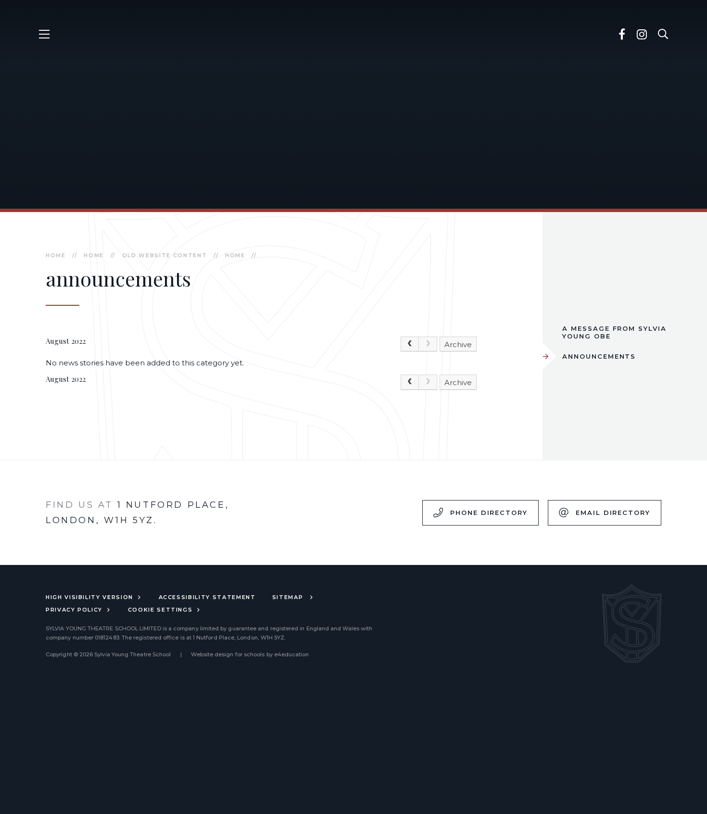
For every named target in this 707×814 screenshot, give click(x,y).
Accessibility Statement (207, 597)
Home (56, 255)
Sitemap (288, 597)
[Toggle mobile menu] (44, 34)
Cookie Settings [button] (160, 609)
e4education (291, 654)
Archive (458, 344)
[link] (428, 344)
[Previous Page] (410, 344)
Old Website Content (164, 255)
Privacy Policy (74, 609)
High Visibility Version (89, 597)
